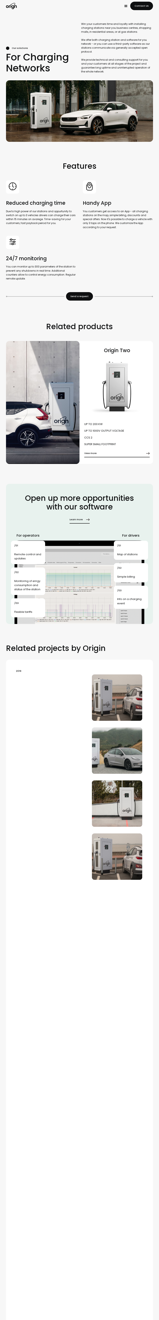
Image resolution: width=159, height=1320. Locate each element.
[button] (126, 6)
